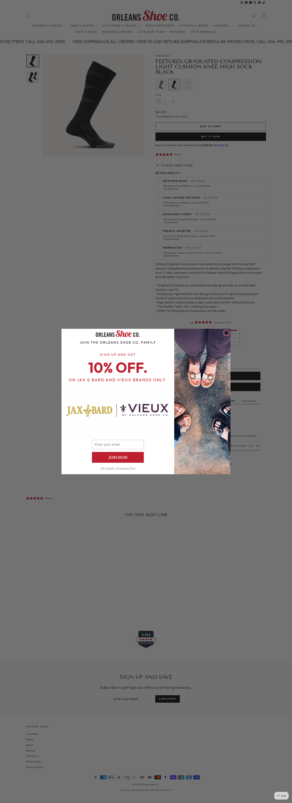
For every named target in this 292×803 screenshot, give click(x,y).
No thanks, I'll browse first (118, 468)
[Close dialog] (226, 333)
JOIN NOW (118, 457)
